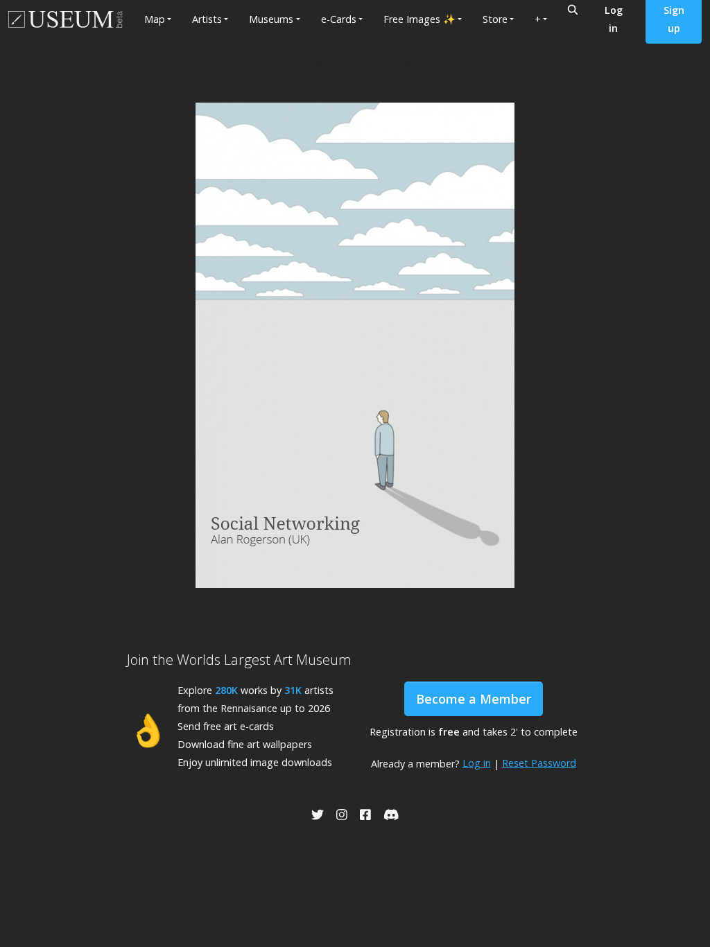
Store (495, 19)
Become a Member (473, 698)
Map (154, 19)
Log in (476, 763)
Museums (271, 19)
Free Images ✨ (419, 19)
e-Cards (338, 19)
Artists (207, 19)
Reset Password (539, 763)
